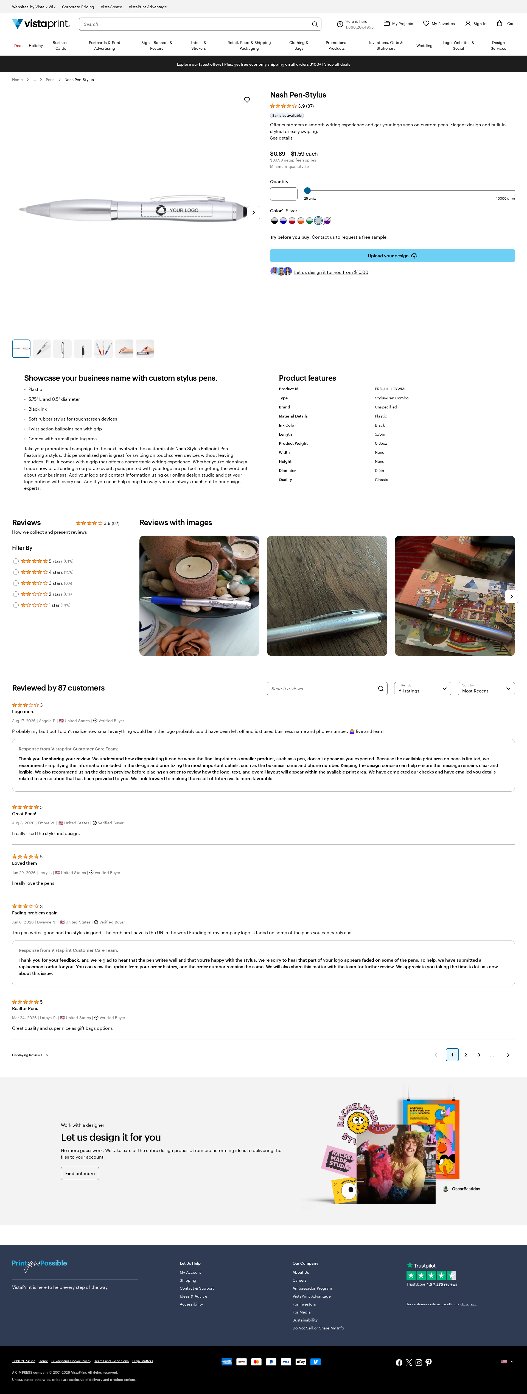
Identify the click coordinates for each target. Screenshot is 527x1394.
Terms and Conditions (111, 1361)
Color (283, 210)
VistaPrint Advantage (148, 6)
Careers (300, 1280)
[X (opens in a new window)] (409, 1363)
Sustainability (305, 1320)
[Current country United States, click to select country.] (508, 1361)
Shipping (188, 1280)
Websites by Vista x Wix (33, 6)
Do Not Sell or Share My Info (318, 1328)
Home (17, 79)
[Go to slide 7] (145, 349)
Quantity (279, 181)
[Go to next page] (508, 1054)
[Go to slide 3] (62, 349)
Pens (50, 79)
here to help (49, 1287)
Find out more (80, 1173)
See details (281, 137)
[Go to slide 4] (83, 349)
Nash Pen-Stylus (79, 79)
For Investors (304, 1304)
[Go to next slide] (253, 212)
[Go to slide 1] (21, 349)
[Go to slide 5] (103, 349)
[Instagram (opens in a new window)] (419, 1363)
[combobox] (196, 24)
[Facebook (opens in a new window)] (399, 1363)
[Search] (314, 24)
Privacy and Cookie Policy (71, 1361)
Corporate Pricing (78, 6)
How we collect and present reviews (49, 532)
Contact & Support (197, 1288)
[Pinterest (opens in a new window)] (428, 1363)
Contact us (323, 237)
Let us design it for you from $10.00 (331, 272)
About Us (301, 1272)
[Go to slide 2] (42, 349)
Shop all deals (337, 64)
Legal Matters (142, 1361)
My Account (190, 1272)
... (34, 79)
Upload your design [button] (388, 255)
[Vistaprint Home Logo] (41, 24)
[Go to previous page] (435, 1054)
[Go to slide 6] (124, 349)
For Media (302, 1312)
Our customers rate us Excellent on (440, 1304)
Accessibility (191, 1304)
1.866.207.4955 (23, 1361)
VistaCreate (111, 6)
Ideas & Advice (193, 1296)
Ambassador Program (312, 1288)
